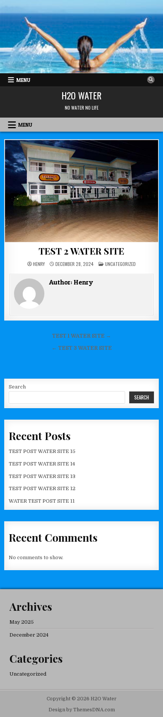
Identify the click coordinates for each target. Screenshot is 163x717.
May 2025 (21, 622)
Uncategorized (120, 264)
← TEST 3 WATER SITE (82, 348)
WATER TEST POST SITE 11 (42, 501)
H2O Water (81, 95)
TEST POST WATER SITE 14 (42, 464)
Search (17, 387)
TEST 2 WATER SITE (82, 251)
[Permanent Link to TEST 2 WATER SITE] (81, 191)
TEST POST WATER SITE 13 (42, 476)
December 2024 (29, 635)
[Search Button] (151, 79)
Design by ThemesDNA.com (82, 709)
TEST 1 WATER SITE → (81, 336)
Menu (23, 80)
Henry (39, 264)
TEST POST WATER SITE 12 (42, 488)
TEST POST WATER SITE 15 (42, 451)
